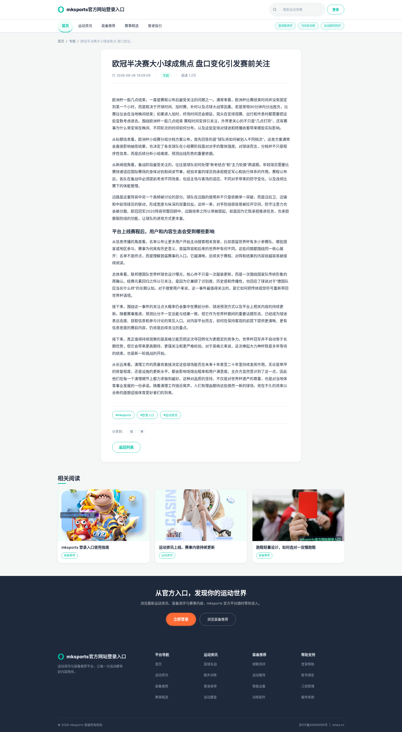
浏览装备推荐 (217, 619)
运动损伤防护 (332, 25)
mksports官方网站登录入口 (95, 9)
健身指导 (210, 686)
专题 (72, 41)
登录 (335, 9)
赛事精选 (132, 25)
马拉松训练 (308, 25)
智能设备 (258, 686)
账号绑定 (307, 675)
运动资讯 (85, 25)
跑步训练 (210, 675)
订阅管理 (307, 686)
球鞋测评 (258, 664)
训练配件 (258, 697)
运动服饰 (258, 675)
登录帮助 (307, 664)
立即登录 (181, 619)
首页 (65, 25)
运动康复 (210, 697)
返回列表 (126, 447)
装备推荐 (108, 25)
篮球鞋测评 (285, 25)
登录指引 (155, 25)
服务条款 (307, 697)
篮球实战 (210, 664)
